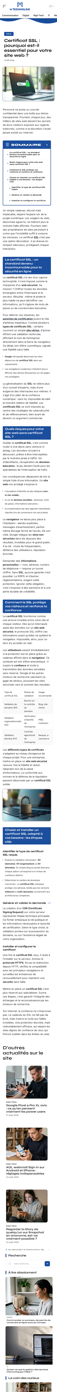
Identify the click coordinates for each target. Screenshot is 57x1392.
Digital (10, 1317)
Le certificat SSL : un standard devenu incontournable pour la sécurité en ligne (25, 154)
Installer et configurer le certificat (29, 200)
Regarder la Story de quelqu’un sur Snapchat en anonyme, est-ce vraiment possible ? (25, 1234)
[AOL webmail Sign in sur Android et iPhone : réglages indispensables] (27, 1144)
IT (7, 1366)
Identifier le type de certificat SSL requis (29, 188)
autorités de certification (18, 318)
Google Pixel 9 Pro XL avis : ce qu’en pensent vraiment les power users (26, 1108)
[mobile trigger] (5, 6)
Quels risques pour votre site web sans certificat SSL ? (26, 163)
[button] (49, 1250)
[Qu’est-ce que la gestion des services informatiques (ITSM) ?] (29, 1349)
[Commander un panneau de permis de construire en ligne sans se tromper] (29, 1300)
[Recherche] (44, 6)
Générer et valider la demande (27, 195)
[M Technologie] (19, 6)
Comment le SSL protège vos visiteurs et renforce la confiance (26, 171)
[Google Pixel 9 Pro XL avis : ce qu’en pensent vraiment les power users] (27, 1082)
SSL (36, 237)
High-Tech (11, 1102)
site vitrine (32, 330)
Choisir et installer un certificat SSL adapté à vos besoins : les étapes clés (27, 179)
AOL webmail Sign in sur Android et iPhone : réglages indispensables (25, 1170)
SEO (8, 34)
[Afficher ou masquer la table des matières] (44, 145)
